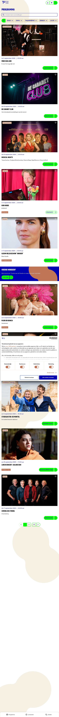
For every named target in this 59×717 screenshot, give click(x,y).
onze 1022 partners (10, 346)
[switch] (22, 367)
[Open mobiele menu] (55, 3)
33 (34, 524)
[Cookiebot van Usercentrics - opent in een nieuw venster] (50, 338)
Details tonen (50, 372)
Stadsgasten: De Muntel (11, 416)
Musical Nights (7, 157)
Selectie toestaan (29, 377)
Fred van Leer (6, 61)
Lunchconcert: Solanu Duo (11, 465)
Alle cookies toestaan (48, 377)
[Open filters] (4, 20)
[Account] (47, 3)
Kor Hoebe (5, 205)
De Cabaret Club (7, 109)
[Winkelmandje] (51, 3)
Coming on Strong (8, 511)
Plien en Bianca (7, 320)
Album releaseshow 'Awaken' (12, 253)
